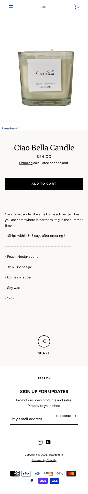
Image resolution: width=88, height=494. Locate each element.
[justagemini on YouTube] (48, 442)
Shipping (26, 163)
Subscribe (64, 416)
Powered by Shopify (44, 460)
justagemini (55, 454)
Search (44, 378)
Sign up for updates (44, 391)
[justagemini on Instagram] (40, 442)
